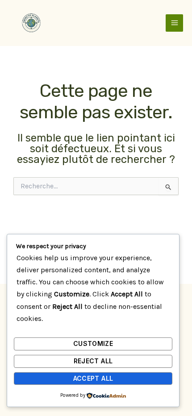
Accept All (93, 378)
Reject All (93, 361)
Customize (93, 343)
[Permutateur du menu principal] (174, 23)
